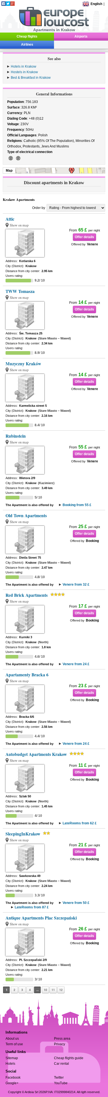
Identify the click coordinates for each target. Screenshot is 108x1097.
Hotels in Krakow (23, 66)
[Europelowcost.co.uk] (54, 25)
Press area (62, 1039)
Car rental (61, 1064)
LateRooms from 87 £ (32, 907)
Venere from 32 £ (76, 584)
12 (61, 990)
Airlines (27, 44)
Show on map (19, 225)
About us (12, 1039)
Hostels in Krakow (24, 72)
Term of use (14, 1044)
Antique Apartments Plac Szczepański (41, 918)
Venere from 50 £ (76, 903)
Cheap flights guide (68, 1058)
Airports (81, 36)
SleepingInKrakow (23, 834)
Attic (10, 219)
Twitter (59, 1077)
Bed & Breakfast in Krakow (31, 78)
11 (53, 990)
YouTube (61, 1083)
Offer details (84, 237)
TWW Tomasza (20, 291)
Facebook (13, 1077)
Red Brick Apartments (27, 595)
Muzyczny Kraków (23, 364)
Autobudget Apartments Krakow (36, 754)
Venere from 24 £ (76, 664)
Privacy (59, 1044)
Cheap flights (27, 36)
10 (45, 990)
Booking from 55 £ (77, 505)
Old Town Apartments (26, 515)
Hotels (10, 1064)
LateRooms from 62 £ (80, 823)
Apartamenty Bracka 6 (27, 675)
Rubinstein (16, 436)
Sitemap (12, 1058)
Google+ (12, 1083)
